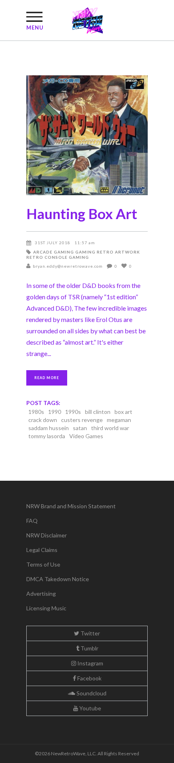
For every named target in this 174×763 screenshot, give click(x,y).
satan (80, 427)
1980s (36, 411)
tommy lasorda (46, 436)
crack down (42, 419)
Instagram (89, 663)
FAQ (32, 520)
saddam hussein (48, 427)
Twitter (89, 633)
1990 (54, 411)
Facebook (89, 678)
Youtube (89, 708)
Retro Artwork (118, 251)
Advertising (41, 593)
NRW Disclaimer (46, 535)
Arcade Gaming (53, 251)
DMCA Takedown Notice (57, 578)
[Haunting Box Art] (87, 135)
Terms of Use (43, 564)
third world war (110, 427)
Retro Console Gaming (57, 257)
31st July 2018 (52, 242)
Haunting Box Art (81, 213)
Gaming (85, 251)
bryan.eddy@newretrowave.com (68, 266)
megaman (119, 419)
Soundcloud (90, 693)
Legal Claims (41, 549)
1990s (73, 411)
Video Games (86, 436)
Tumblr (88, 648)
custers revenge (82, 419)
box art (123, 411)
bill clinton (97, 411)
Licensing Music (46, 608)
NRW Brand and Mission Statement (71, 506)
